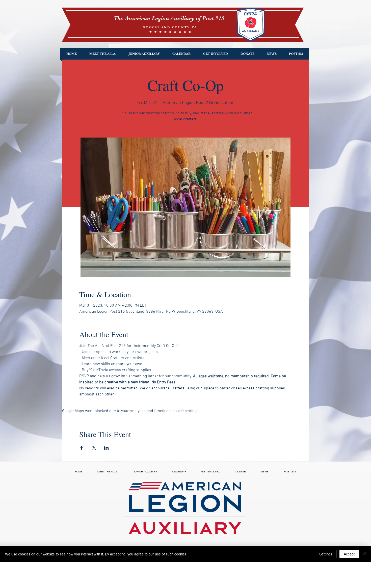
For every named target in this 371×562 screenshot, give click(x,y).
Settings (325, 553)
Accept (349, 553)
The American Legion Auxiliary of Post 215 (169, 18)
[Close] (365, 554)
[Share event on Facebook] (81, 448)
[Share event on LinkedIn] (106, 448)
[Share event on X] (94, 448)
